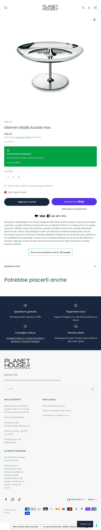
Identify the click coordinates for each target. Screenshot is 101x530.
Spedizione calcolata (23, 137)
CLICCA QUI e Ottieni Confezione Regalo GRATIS (30, 186)
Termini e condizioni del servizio (56, 410)
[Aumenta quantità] (19, 177)
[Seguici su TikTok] (19, 499)
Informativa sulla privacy (53, 406)
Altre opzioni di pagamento (74, 208)
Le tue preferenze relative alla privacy (62, 526)
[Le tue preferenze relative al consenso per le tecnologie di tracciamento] (96, 525)
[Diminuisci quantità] (8, 177)
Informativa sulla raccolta (25, 526)
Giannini (8, 121)
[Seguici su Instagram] (12, 499)
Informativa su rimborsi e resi (55, 415)
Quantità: (8, 171)
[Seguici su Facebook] (6, 499)
